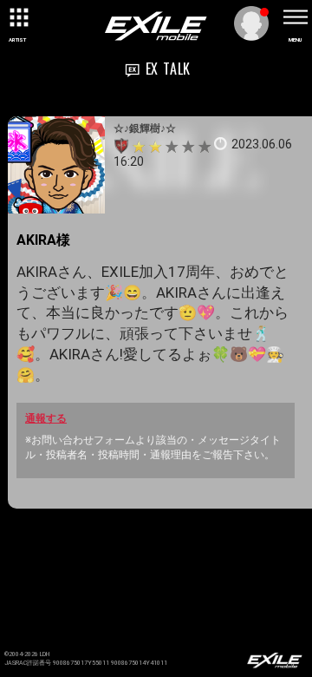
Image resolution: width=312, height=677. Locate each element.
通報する (46, 418)
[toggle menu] (294, 17)
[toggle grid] (17, 17)
